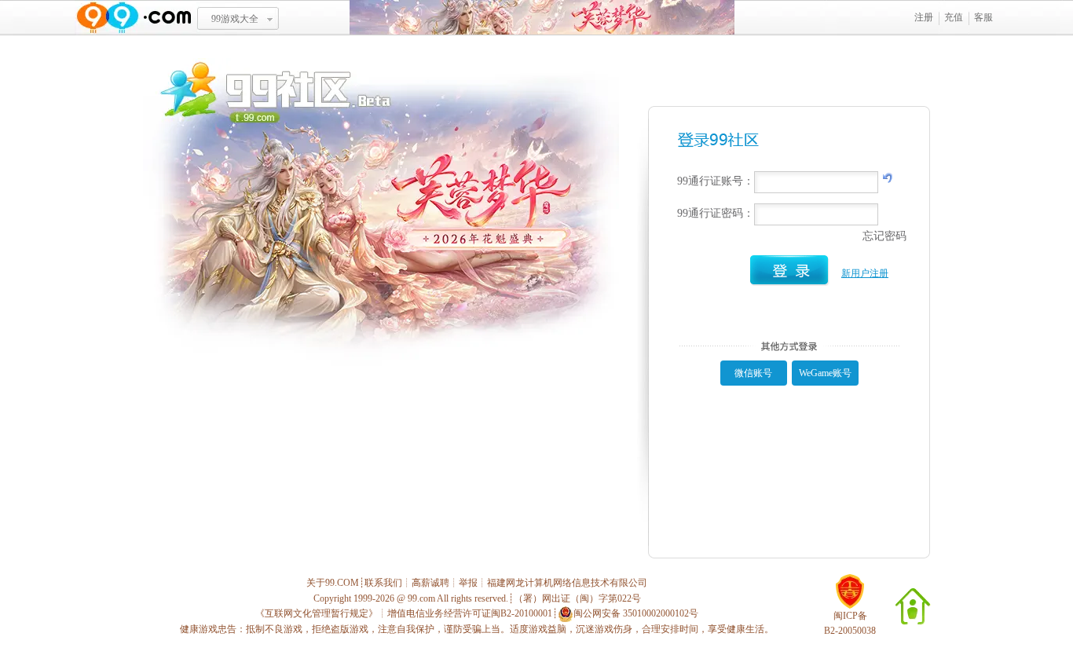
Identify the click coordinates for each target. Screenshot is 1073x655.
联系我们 (383, 582)
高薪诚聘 (430, 582)
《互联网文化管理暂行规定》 (316, 613)
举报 (468, 582)
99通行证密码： (715, 213)
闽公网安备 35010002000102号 (635, 613)
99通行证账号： (715, 181)
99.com (421, 598)
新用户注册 (864, 273)
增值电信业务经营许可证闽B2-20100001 (469, 613)
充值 (953, 17)
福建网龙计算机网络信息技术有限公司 (567, 582)
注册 (923, 17)
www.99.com (133, 17)
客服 (983, 17)
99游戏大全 (234, 18)
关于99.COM (332, 582)
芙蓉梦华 (542, 17)
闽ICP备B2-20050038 (850, 623)
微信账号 (753, 373)
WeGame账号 (825, 373)
